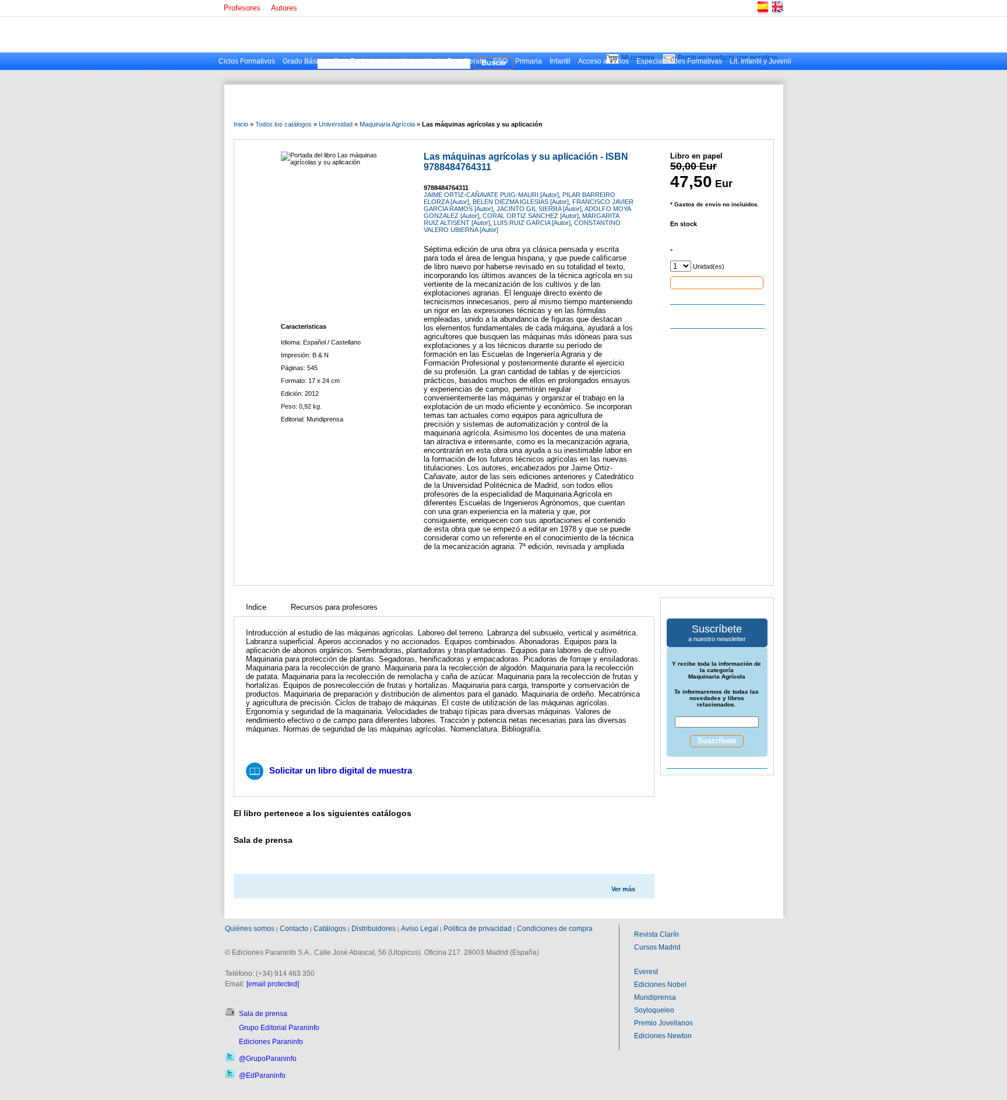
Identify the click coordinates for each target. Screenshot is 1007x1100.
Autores (284, 7)
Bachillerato (466, 61)
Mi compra (637, 58)
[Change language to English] (776, 14)
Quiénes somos (249, 929)
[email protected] (273, 984)
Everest (646, 972)
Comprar (717, 282)
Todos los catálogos (283, 124)
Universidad (421, 61)
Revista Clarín (656, 934)
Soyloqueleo (654, 1010)
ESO (500, 61)
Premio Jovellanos (663, 1023)
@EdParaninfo (262, 1075)
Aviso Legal (419, 929)
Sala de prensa (263, 1014)
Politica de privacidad (477, 929)
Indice (256, 607)
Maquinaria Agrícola (387, 124)
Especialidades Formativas (679, 61)
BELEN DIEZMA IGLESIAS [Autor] (521, 201)
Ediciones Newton (663, 1036)
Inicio (241, 124)
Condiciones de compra (555, 929)
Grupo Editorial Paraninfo (279, 1028)
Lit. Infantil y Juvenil (760, 61)
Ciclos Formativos (247, 61)
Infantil (560, 61)
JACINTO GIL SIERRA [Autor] (539, 208)
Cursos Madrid (657, 947)
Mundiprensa (655, 997)
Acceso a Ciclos (603, 61)
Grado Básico (304, 61)
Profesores (242, 7)
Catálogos (330, 929)
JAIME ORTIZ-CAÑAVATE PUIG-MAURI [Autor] (491, 194)
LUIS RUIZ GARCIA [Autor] (532, 222)
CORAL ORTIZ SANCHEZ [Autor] (531, 215)
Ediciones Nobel (660, 984)
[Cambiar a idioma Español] (762, 14)
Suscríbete (717, 740)
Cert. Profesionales (363, 61)
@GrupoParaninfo (268, 1059)
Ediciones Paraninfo (271, 1042)
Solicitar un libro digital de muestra (340, 770)
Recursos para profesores (334, 607)
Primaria (528, 61)
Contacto (294, 929)
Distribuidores (373, 929)
